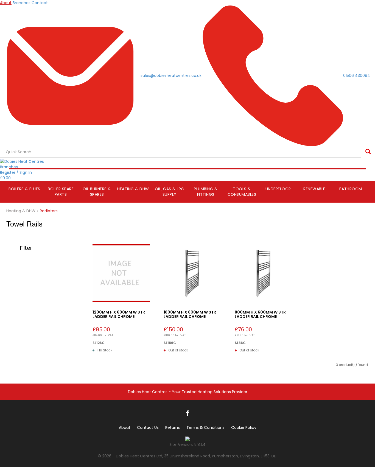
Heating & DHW (133, 189)
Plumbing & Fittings (205, 191)
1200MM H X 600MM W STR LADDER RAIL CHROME (119, 314)
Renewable (314, 189)
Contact (40, 2)
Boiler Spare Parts (61, 191)
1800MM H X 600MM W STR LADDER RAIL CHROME (190, 314)
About (6, 2)
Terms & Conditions (205, 427)
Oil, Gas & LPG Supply (169, 191)
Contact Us (148, 427)
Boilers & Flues (24, 189)
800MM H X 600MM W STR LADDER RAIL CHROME (260, 314)
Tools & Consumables (242, 191)
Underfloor (278, 189)
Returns (172, 427)
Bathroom (350, 189)
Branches (21, 2)
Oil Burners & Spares (97, 191)
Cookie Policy (243, 427)
